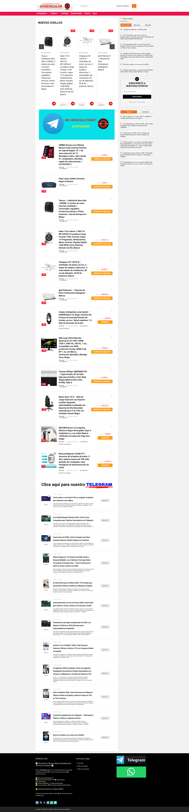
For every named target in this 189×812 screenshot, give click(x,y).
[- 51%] (49, 290)
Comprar (111, 103)
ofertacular (61, 167)
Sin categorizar (45, 52)
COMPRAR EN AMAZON (54, 103)
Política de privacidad (83, 769)
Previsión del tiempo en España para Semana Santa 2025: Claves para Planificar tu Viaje (136, 71)
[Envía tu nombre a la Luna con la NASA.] (46, 736)
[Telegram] (55, 802)
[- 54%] (49, 262)
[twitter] (40, 802)
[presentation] (41, 46)
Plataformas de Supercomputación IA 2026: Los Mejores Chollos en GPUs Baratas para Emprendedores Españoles (72, 625)
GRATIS (87, 13)
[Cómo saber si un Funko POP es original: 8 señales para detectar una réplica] (46, 499)
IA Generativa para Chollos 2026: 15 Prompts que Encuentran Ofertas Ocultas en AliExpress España (136, 154)
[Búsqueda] (134, 6)
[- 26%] (49, 312)
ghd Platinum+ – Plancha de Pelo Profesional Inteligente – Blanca (73, 293)
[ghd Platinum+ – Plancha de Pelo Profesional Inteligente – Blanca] (86, 41)
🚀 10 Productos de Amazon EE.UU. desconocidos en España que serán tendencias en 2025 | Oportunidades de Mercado (136, 37)
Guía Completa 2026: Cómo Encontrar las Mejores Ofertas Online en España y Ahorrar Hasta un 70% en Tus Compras (73, 695)
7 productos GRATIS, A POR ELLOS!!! (135, 29)
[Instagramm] (48, 802)
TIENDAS (53, 13)
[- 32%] (49, 145)
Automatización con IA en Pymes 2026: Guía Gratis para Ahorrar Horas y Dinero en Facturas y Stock (136, 164)
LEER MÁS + (105, 500)
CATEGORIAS (41, 13)
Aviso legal (80, 763)
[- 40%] (49, 338)
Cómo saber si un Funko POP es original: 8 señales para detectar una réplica (135, 117)
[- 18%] (49, 231)
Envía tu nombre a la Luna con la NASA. (68, 735)
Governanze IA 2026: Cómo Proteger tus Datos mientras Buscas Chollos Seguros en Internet (134, 134)
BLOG (95, 13)
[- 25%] (49, 397)
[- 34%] (49, 179)
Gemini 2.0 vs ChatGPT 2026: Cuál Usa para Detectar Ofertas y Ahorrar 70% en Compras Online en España (73, 648)
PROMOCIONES (76, 13)
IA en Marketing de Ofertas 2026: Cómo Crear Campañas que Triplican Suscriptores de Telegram (136, 125)
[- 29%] (49, 428)
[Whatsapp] (51, 802)
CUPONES (64, 13)
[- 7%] (49, 454)
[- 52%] (49, 371)
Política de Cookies (82, 766)
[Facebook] (37, 802)
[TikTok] (44, 802)
